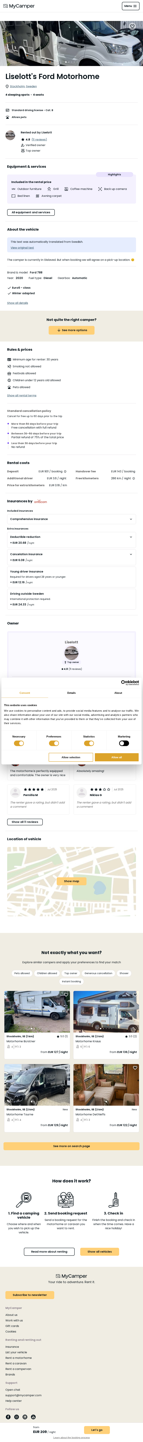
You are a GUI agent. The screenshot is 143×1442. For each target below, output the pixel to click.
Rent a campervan (18, 1369)
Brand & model (17, 272)
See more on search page (71, 1146)
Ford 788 (36, 272)
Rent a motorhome (18, 1358)
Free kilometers (87, 478)
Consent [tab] (25, 692)
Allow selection (71, 757)
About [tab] (118, 692)
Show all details (17, 303)
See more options (74, 330)
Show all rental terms (21, 395)
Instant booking (71, 981)
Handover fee (86, 471)
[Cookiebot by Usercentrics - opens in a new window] (123, 682)
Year (10, 278)
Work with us (14, 1320)
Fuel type (35, 278)
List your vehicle (16, 1352)
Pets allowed (22, 973)
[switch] (54, 743)
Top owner (70, 973)
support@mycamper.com (23, 1395)
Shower (124, 973)
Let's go (97, 1430)
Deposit (13, 471)
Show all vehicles (100, 1252)
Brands (10, 1375)
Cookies (10, 1332)
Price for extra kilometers (25, 485)
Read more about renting (49, 1252)
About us (11, 1315)
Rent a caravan (16, 1363)
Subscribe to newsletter (30, 1295)
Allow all (116, 757)
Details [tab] (71, 692)
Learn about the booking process (71, 1437)
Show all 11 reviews (25, 822)
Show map (71, 881)
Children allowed (47, 973)
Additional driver (20, 478)
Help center (13, 1401)
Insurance (12, 1347)
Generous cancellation (98, 973)
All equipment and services (31, 212)
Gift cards (12, 1326)
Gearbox (64, 278)
